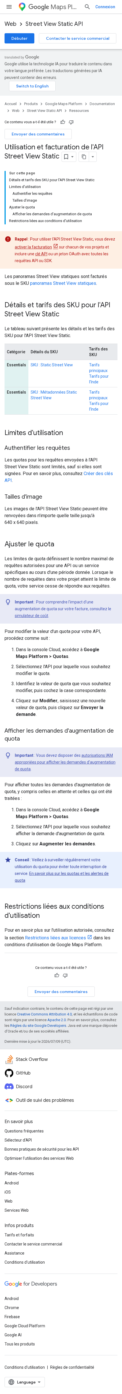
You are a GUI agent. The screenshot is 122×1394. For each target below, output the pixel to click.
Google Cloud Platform (25, 1326)
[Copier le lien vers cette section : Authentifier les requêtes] (75, 448)
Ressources (79, 110)
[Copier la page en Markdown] (84, 157)
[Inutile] (71, 122)
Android (12, 1183)
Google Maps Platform (63, 104)
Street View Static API (54, 24)
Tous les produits (20, 1344)
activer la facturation (33, 247)
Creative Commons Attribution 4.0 (44, 1014)
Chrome (12, 1307)
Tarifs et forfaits (19, 1235)
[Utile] (62, 122)
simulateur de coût (31, 615)
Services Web (17, 1210)
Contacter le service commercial (77, 38)
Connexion (105, 7)
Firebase (12, 1316)
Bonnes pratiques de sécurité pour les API (42, 1149)
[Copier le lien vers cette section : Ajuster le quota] (60, 544)
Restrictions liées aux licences (55, 938)
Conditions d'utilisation (25, 1262)
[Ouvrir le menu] (9, 7)
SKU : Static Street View (52, 365)
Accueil (11, 104)
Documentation (102, 104)
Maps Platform (65, 7)
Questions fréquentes (24, 1131)
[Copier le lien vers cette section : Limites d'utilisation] (68, 433)
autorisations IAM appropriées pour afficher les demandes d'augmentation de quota (65, 762)
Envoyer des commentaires (38, 134)
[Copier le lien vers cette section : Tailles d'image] (48, 497)
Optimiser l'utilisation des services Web (39, 1158)
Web (10, 24)
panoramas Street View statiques (63, 283)
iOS (8, 1192)
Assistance (14, 1253)
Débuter (19, 38)
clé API (41, 254)
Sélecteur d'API (18, 1140)
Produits (31, 104)
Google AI (13, 1335)
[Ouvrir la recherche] (87, 6)
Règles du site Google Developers (38, 1025)
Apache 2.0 (56, 1020)
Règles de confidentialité (72, 1367)
